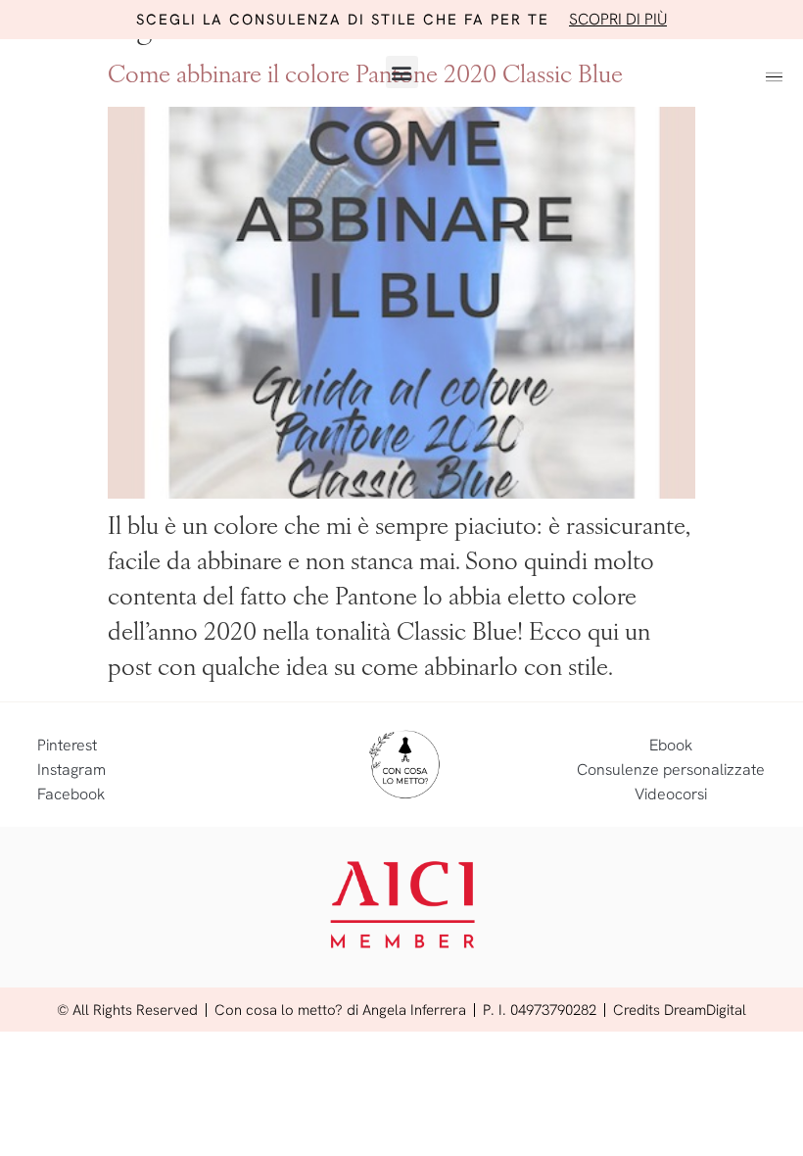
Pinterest (67, 745)
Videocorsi (671, 794)
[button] (402, 72)
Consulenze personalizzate (671, 769)
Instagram (71, 769)
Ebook (670, 745)
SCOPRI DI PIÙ (618, 19)
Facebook (71, 794)
